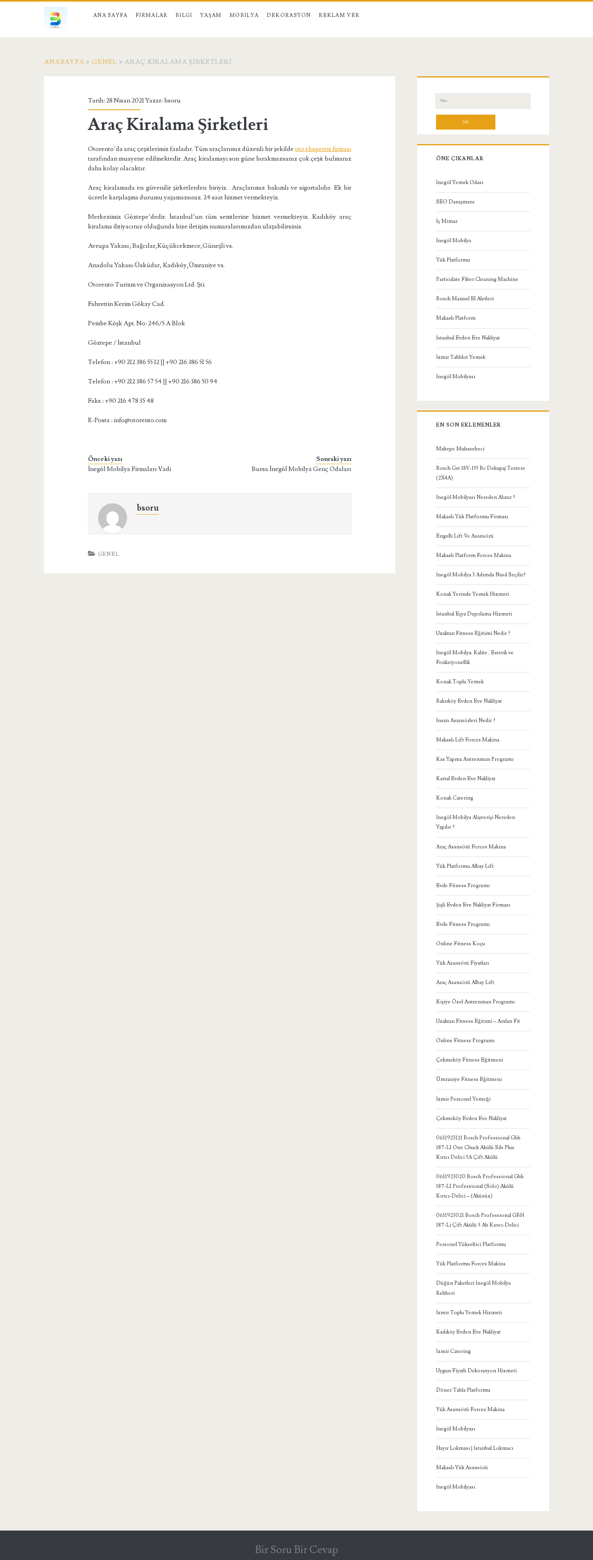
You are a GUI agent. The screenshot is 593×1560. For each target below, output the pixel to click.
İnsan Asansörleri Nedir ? (465, 720)
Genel (104, 62)
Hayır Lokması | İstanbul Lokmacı (474, 1448)
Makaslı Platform (456, 318)
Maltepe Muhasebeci (460, 449)
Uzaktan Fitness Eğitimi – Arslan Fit (478, 1021)
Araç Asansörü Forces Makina (471, 847)
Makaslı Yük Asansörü (462, 1467)
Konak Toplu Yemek (460, 681)
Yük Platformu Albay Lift (465, 866)
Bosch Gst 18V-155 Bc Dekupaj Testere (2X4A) (480, 473)
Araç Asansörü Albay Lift (465, 982)
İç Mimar (446, 221)
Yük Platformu (453, 260)
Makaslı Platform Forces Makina (473, 555)
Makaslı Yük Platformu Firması (472, 516)
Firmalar (151, 15)
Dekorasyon (289, 15)
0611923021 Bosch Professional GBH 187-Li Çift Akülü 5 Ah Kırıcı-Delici (480, 1220)
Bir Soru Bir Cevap (296, 1550)
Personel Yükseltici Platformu (471, 1244)
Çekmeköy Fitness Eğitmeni (469, 1060)
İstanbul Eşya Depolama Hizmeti (474, 614)
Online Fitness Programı (465, 1040)
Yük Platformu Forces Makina (470, 1264)
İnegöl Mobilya (453, 240)
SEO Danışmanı (455, 202)
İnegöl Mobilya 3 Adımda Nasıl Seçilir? (481, 575)
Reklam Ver (339, 15)
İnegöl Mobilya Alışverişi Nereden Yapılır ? (475, 822)
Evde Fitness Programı (463, 885)
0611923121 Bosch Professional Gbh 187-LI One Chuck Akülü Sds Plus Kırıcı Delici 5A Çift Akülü (478, 1147)
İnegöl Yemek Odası (459, 182)
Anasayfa (64, 62)
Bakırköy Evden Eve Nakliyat (469, 701)
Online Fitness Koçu (460, 943)
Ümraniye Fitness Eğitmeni (469, 1079)
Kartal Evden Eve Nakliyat (465, 778)
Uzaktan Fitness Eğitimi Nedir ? (473, 633)
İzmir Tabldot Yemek (460, 357)
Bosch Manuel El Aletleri (465, 298)
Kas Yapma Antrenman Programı (475, 759)
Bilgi (183, 15)
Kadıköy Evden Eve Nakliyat (468, 1332)
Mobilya (244, 15)
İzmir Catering (453, 1351)
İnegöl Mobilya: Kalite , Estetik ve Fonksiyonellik (475, 657)
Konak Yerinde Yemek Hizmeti (472, 594)
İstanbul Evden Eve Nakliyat (468, 338)
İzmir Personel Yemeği (463, 1099)
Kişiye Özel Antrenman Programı (475, 1002)
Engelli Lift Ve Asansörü (465, 536)
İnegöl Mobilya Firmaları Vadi (129, 469)
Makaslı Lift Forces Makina (467, 740)
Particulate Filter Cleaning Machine (477, 279)
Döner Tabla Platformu (463, 1390)
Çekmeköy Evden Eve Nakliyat (471, 1118)
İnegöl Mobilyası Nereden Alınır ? (475, 497)
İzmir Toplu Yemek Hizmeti (469, 1312)
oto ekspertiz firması (323, 149)
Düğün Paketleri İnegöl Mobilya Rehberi (473, 1288)
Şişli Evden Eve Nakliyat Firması (473, 905)
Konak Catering (454, 798)
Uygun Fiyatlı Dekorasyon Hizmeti (476, 1370)
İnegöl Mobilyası (455, 376)
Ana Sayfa (110, 15)
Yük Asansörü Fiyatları (462, 963)
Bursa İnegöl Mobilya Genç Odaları (301, 469)
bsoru (172, 100)
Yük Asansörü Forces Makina (470, 1409)
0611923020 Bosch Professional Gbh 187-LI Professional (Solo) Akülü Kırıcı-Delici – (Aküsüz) (480, 1186)
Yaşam (211, 15)
